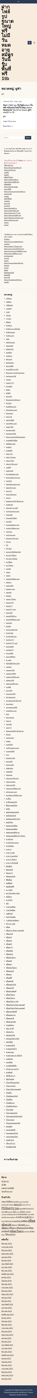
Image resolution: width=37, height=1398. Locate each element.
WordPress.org (6, 1191)
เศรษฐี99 (9, 1127)
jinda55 (11, 1205)
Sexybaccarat (10, 697)
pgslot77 (9, 606)
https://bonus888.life (11, 182)
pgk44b (8, 593)
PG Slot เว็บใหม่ (11, 559)
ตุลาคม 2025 (6, 1277)
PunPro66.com (11, 636)
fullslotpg (9, 413)
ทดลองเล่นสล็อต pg (13, 833)
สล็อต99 (9, 961)
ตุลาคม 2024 (6, 1318)
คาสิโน (8, 799)
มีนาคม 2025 (6, 1301)
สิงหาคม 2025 (6, 1284)
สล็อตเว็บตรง (8, 177)
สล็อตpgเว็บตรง (11, 968)
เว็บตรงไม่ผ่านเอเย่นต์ (13, 1089)
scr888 (8, 687)
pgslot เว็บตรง (11, 599)
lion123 (9, 491)
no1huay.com (10, 535)
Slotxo (8, 734)
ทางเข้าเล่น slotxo (12, 843)
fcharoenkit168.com (13, 400)
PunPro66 (9, 633)
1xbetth (7, 201)
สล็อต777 (9, 947)
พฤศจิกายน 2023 (7, 1355)
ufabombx (9, 768)
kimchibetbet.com (12, 474)
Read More (7, 126)
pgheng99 (9, 586)
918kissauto (10, 332)
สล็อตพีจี (9, 978)
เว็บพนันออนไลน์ (12, 1096)
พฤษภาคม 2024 (7, 1335)
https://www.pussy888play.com (15, 251)
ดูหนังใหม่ (9, 822)
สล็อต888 (7, 184)
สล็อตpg (9, 964)
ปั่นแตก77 (9, 873)
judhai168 (9, 471)
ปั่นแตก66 (9, 870)
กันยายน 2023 (6, 1362)
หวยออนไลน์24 (11, 1049)
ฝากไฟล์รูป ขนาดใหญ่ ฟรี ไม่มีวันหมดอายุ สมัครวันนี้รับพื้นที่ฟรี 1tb (7, 43)
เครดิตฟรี (9, 1072)
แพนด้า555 (10, 1140)
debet (8, 390)
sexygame (9, 704)
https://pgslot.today (11, 187)
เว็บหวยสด (9, 1110)
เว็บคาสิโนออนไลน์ (12, 1083)
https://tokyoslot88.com (12, 215)
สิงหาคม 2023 (6, 1365)
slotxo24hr (8, 194)
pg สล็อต (9, 562)
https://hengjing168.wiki (12, 168)
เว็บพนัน (9, 1093)
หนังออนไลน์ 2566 (12, 1039)
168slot (9, 299)
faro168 (7, 277)
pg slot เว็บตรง (11, 555)
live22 (6, 268)
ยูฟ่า (4, 116)
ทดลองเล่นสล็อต (11, 826)
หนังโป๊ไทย (8, 199)
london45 (9, 505)
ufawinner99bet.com (13, 789)
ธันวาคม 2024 (6, 1311)
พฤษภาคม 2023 (7, 1375)
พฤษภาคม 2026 (7, 1254)
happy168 (9, 427)
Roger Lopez (18, 101)
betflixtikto (10, 363)
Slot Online (10, 718)
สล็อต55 (9, 941)
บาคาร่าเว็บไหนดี (12, 863)
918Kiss (9, 326)
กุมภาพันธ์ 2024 (7, 1345)
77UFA (8, 319)
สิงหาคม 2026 (6, 1244)
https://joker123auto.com (13, 246)
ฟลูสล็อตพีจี (10, 887)
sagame (7, 244)
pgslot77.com (11, 609)
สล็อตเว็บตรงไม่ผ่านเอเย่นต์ (15, 1005)
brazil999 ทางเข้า (12, 369)
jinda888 (9, 451)
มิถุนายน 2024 (6, 1331)
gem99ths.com (11, 424)
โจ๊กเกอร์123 (8, 165)
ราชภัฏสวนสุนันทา (12, 920)
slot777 (9, 728)
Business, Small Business (15, 373)
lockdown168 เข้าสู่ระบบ (14, 501)
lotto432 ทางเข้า (12, 508)
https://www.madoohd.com (13, 242)
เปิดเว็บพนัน (10, 1079)
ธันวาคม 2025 (6, 1271)
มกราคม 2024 (6, 1348)
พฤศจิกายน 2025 (7, 1274)
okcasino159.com (12, 538)
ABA (7, 339)
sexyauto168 (10, 694)
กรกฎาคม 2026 (7, 1247)
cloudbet (9, 386)
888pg (8, 322)
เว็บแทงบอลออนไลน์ (13, 1123)
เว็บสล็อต (9, 1099)
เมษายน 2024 (6, 1338)
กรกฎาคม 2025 (7, 1287)
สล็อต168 (9, 934)
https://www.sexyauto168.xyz (14, 192)
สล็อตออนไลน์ (11, 985)
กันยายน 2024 (6, 1321)
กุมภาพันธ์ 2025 (7, 1304)
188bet (8, 302)
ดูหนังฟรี (7, 275)
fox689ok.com (11, 407)
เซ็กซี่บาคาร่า (10, 1076)
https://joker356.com (11, 211)
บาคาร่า (9, 849)
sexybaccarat (8, 256)
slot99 (6, 172)
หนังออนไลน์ (10, 1035)
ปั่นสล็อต (9, 866)
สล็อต (8, 927)
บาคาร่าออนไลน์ (12, 856)
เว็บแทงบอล (10, 1120)
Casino (8, 380)
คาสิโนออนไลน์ (11, 802)
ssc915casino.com (12, 748)
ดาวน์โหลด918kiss (22, 1214)
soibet (8, 741)
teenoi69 (9, 762)
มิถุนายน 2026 (6, 1250)
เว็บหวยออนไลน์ (11, 1113)
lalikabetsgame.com (13, 484)
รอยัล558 (9, 914)
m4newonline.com (12, 511)
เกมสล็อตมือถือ (11, 1066)
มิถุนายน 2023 (6, 1372)
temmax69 (10, 765)
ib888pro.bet (10, 444)
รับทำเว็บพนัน (10, 917)
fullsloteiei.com (11, 410)
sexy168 (9, 691)
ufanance (9, 775)
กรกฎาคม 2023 (7, 1369)
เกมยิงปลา (9, 1059)
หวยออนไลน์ (10, 1045)
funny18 (7, 203)
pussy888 (7, 189)
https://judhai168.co (11, 180)
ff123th (8, 403)
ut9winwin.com (11, 792)
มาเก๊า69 (9, 900)
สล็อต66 (9, 944)
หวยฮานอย (10, 1052)
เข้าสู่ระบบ (5, 1181)
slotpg (6, 196)
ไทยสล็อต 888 (11, 1147)
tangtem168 (10, 758)
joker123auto (11, 457)
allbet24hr (10, 349)
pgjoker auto (10, 589)
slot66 (6, 175)
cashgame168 (11, 376)
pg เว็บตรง (9, 566)
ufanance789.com (12, 778)
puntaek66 (10, 647)
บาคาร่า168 (10, 853)
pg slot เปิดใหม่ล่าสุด (13, 552)
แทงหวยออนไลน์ (12, 1137)
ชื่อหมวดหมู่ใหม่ (11, 805)
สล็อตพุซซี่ (9, 981)
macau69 (9, 515)
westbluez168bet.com (14, 795)
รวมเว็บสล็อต (10, 910)
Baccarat (9, 359)
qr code (8, 660)
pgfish (8, 576)
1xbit (8, 312)
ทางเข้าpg (9, 839)
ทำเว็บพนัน (10, 846)
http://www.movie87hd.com (14, 249)
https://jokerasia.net (11, 220)
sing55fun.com (11, 711)
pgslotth (9, 623)
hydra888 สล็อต (11, 440)
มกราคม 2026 (6, 1267)
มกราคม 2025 (6, 1308)
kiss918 (7, 206)
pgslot (6, 223)
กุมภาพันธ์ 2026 (7, 1264)
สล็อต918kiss (11, 958)
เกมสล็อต (9, 1062)
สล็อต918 (9, 954)
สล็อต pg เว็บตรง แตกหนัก (15, 931)
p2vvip (8, 542)
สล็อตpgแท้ (10, 971)
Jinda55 (8, 447)
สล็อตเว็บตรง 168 (12, 1001)
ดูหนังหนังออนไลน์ (12, 812)
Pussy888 (9, 653)
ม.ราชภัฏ (9, 890)
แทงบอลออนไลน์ (12, 1133)
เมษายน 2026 (6, 1257)
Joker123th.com (11, 464)
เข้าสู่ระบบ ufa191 (12, 1069)
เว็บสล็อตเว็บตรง (11, 1106)
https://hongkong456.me (13, 280)
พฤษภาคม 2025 (7, 1294)
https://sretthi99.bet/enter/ (15, 437)
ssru (7, 755)
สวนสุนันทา (10, 1025)
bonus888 (9, 366)
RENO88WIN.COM (13, 664)
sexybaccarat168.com (13, 701)
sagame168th (11, 674)
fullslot (6, 266)
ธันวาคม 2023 (6, 1352)
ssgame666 (10, 751)
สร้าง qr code (10, 924)
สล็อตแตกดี (10, 1018)
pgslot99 (9, 613)
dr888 (8, 393)
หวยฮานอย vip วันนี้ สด (14, 1056)
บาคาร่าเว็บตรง (11, 860)
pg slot (6, 258)
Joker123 (9, 454)
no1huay (9, 532)
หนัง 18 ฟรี (10, 1029)
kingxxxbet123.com (13, 478)
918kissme (10, 336)
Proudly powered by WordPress (15, 1392)
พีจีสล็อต (9, 880)
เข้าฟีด (3, 1185)
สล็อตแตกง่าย (10, 1015)
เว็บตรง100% (10, 1086)
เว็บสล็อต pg (10, 1103)
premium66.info (11, 630)
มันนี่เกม (9, 897)
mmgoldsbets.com (12, 525)
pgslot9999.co (11, 616)
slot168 (9, 724)
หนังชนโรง (10, 1032)
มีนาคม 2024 (6, 1342)
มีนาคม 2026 (6, 1260)
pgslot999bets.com (13, 620)
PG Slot (9, 549)
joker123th (10, 461)
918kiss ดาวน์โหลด (13, 329)
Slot (7, 714)
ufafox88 (9, 772)
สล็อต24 (9, 937)
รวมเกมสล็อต (10, 907)
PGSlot (8, 596)
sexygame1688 (11, 707)
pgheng (8, 582)
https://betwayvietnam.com (13, 218)
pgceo (8, 572)
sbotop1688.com (12, 684)
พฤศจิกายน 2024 (7, 1315)
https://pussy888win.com (13, 254)
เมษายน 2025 (6, 1298)
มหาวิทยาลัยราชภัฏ (13, 893)
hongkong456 (11, 434)
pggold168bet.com (13, 579)
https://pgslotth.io (10, 208)
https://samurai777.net (12, 213)
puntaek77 (10, 650)
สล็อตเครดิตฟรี (11, 991)
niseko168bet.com (12, 528)
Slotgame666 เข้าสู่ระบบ (14, 731)
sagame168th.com (12, 677)
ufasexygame (10, 782)
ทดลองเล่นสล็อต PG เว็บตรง (15, 836)
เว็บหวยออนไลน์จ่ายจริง (14, 1116)
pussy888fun (10, 657)
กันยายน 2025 (6, 1281)
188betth (9, 305)
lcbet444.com (11, 488)
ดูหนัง (6, 270)
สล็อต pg (27, 1225)
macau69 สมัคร (11, 518)
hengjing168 (10, 430)
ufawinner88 (10, 785)
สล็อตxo (9, 974)
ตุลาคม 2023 (6, 1358)
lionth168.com (11, 495)
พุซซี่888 (9, 883)
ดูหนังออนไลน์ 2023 (13, 819)
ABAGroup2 (10, 342)
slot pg (8, 721)
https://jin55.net (10, 170)
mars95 (9, 522)
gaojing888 (10, 420)
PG (7, 545)
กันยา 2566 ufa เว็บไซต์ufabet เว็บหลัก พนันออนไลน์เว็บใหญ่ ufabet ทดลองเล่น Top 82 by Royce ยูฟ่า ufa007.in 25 (18, 109)
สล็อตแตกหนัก (11, 1022)
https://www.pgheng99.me (13, 263)
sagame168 (10, 670)
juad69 (8, 467)
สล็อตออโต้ (10, 988)
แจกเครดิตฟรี (10, 1130)
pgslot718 (10, 603)
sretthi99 (9, 745)
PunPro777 (10, 640)
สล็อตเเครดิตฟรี (11, 1012)
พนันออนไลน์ (10, 876)
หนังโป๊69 (9, 1042)
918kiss (7, 239)
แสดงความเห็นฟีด (7, 1188)
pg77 (29, 1205)
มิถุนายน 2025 (6, 1291)
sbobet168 (10, 680)
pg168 (8, 569)
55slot (8, 315)
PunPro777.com (12, 643)
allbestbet (9, 346)
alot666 (9, 353)
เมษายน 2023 (6, 1379)
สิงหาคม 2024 (6, 1325)
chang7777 (10, 383)
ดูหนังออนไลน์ (9, 273)
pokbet (8, 626)
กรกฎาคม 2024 (7, 1328)
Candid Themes (21, 1395)
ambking (9, 356)
